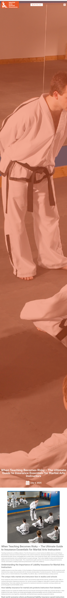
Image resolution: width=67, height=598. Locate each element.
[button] (65, 5)
